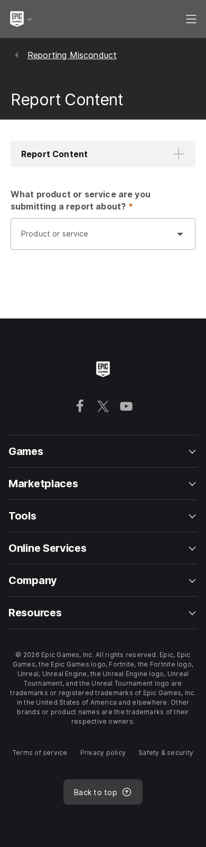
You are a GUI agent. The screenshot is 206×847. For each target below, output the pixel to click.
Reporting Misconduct (72, 55)
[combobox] (92, 239)
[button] (103, 154)
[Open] (180, 233)
